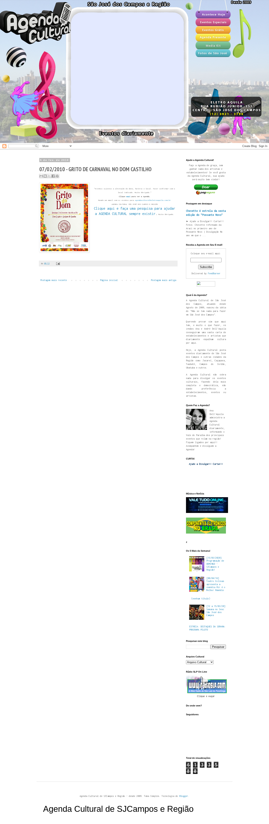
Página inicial (109, 280)
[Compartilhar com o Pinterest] (57, 176)
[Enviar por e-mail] (41, 176)
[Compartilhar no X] (49, 176)
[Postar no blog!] (45, 176)
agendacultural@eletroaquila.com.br (153, 200)
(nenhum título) (200, 598)
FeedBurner (214, 273)
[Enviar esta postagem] (57, 263)
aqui (128, 196)
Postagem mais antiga (163, 280)
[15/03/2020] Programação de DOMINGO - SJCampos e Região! (215, 563)
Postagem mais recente (53, 280)
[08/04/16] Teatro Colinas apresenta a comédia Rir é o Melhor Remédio (215, 584)
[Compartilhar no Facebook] (53, 176)
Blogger (183, 796)
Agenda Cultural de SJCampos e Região (118, 808)
